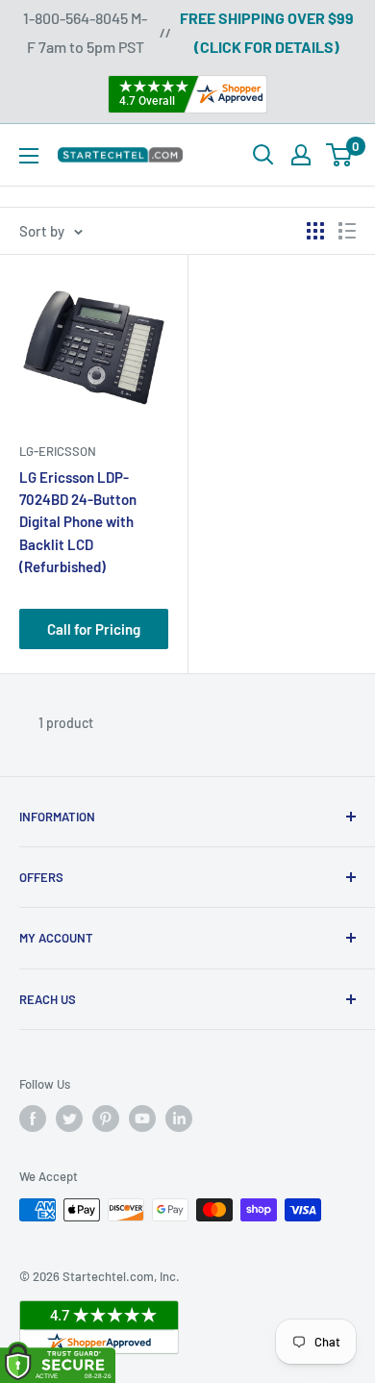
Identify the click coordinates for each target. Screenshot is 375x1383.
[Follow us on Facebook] (32, 1118)
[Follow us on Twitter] (69, 1118)
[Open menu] (28, 155)
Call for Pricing (93, 629)
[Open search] (263, 154)
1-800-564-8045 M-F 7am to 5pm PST (85, 32)
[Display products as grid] (315, 230)
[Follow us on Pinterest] (105, 1118)
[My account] (301, 154)
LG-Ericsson (57, 451)
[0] (340, 154)
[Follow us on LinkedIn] (178, 1118)
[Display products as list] (347, 230)
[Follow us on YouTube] (142, 1118)
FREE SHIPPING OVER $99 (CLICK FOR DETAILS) (267, 32)
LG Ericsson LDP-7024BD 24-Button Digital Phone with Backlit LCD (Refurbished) (78, 521)
